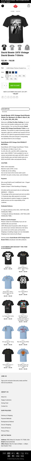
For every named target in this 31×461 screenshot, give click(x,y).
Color (2, 72)
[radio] (7, 72)
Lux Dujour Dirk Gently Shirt (8, 316)
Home (12, 11)
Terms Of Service (6, 427)
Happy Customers (6, 400)
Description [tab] (5, 109)
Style (2, 68)
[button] (2, 6)
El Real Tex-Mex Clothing (17, 458)
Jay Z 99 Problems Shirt (23, 292)
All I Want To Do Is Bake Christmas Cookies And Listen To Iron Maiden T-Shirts (23, 318)
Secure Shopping (6, 424)
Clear (28, 65)
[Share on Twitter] (8, 97)
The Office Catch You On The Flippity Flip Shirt (23, 366)
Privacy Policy (5, 431)
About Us (3, 397)
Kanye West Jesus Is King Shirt (8, 365)
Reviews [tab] (4, 111)
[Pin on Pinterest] (14, 97)
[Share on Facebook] (5, 97)
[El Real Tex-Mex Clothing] (15, 6)
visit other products (21, 239)
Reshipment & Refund (7, 421)
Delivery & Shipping (6, 415)
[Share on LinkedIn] (17, 97)
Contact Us (4, 406)
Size (2, 77)
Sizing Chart (4, 403)
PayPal (9, 182)
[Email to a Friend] (11, 97)
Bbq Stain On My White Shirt (23, 342)
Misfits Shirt (8, 267)
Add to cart (15, 85)
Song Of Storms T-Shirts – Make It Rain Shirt (23, 269)
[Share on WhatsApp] (2, 97)
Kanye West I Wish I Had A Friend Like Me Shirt (8, 293)
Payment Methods (6, 418)
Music (18, 11)
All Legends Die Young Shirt (8, 342)
